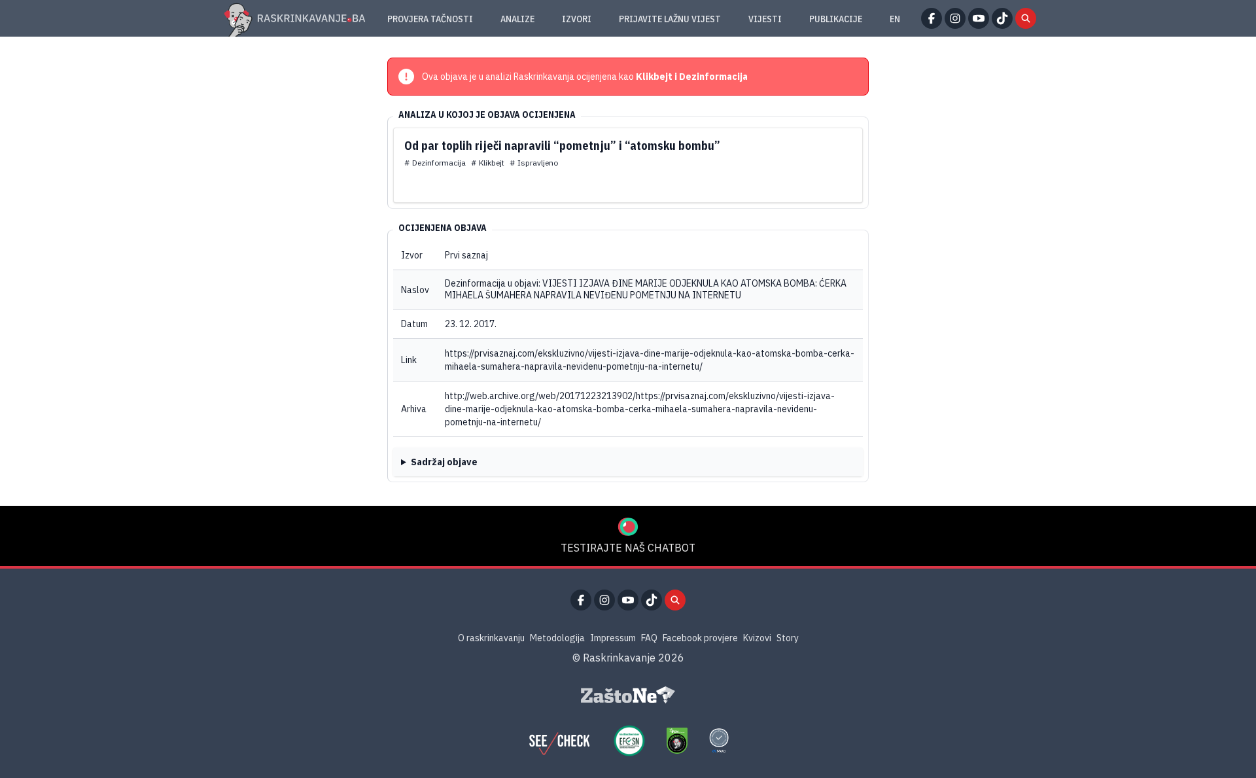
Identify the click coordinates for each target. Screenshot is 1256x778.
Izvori (576, 19)
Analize (517, 19)
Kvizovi (757, 638)
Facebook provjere (700, 638)
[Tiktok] (1002, 18)
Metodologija (557, 638)
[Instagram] (955, 18)
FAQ (649, 638)
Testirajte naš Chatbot (628, 547)
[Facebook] (931, 18)
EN (895, 19)
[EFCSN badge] (629, 740)
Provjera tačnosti (430, 19)
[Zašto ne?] (628, 694)
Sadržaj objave (444, 462)
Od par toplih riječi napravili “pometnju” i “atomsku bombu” (562, 145)
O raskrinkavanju (491, 638)
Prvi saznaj (466, 255)
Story (787, 638)
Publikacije (835, 19)
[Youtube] (978, 18)
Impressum (613, 638)
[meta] (718, 741)
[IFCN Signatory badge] (677, 741)
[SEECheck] (559, 740)
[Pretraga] (1025, 18)
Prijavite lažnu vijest (670, 19)
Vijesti (765, 19)
